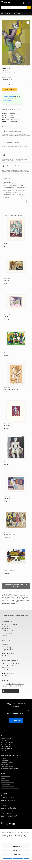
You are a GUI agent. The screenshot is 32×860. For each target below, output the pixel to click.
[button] (27, 22)
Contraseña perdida (7, 762)
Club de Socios (5, 764)
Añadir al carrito (9, 89)
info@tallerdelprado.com (15, 684)
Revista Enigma (6, 784)
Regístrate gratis (7, 100)
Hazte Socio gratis (7, 79)
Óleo (11, 115)
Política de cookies (7, 858)
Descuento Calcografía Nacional (9, 768)
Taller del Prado (5, 776)
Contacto (3, 750)
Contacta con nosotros (7, 168)
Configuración (16, 854)
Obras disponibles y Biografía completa (15, 201)
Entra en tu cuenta (9, 96)
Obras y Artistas (5, 780)
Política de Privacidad (18, 858)
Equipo (3, 778)
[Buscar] (29, 7)
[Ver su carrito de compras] (28, 3)
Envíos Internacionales (7, 742)
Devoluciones (4, 740)
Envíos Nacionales (6, 744)
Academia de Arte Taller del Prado (10, 788)
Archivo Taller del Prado (25, 65)
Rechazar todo (16, 850)
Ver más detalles (19, 160)
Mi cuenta (3, 758)
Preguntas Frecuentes (7, 748)
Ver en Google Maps (8, 634)
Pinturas (12, 113)
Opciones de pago (6, 746)
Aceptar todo (16, 846)
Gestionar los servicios (15, 841)
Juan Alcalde (6, 68)
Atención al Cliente (6, 738)
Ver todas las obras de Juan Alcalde (16, 585)
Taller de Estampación (8, 786)
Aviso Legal (26, 858)
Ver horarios (5, 636)
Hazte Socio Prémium (7, 766)
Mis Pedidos (5, 760)
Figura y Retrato (14, 121)
